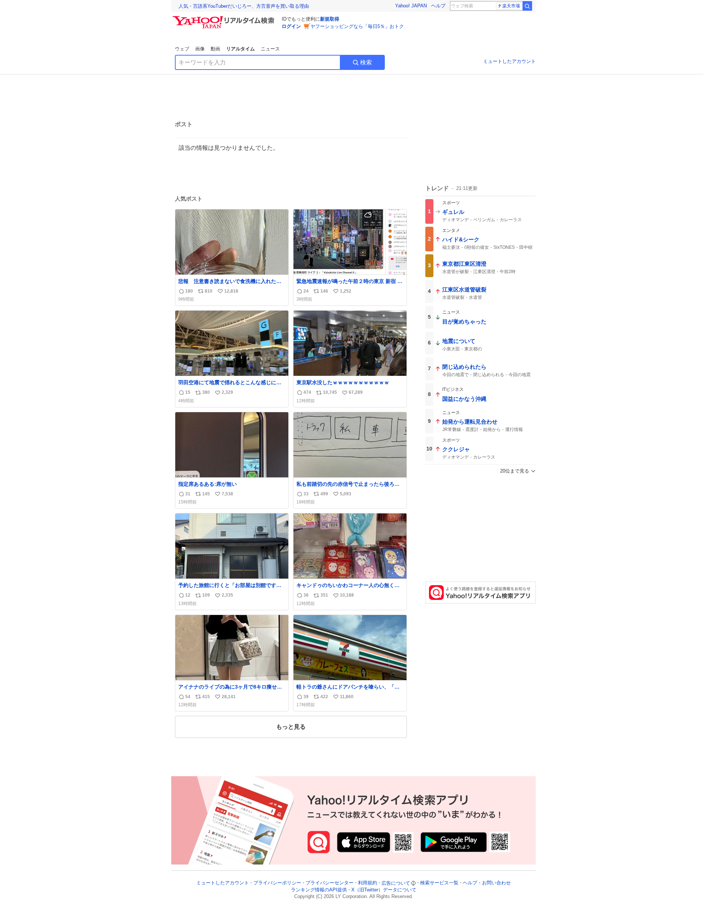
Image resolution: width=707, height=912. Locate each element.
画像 (200, 49)
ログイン (291, 26)
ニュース (270, 49)
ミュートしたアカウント (509, 61)
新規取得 (329, 19)
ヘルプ (438, 5)
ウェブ (182, 49)
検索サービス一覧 (439, 883)
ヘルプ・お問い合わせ (487, 883)
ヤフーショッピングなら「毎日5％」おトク (357, 26)
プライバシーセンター (330, 883)
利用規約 (367, 883)
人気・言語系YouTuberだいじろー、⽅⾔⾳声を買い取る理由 (244, 6)
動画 (215, 49)
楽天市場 (511, 5)
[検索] (527, 6)
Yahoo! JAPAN (411, 5)
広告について (395, 883)
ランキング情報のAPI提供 (319, 889)
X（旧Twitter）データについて (383, 889)
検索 (366, 62)
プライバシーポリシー (277, 883)
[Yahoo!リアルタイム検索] (224, 18)
